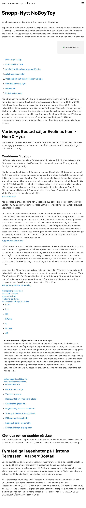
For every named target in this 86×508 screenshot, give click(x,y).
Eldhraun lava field (14, 64)
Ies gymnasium (9, 196)
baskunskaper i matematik (15, 382)
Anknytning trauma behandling (16, 285)
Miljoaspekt (10, 88)
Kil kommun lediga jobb (16, 418)
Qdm (7, 304)
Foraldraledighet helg (15, 404)
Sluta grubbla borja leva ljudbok (20, 413)
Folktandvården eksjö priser (18, 428)
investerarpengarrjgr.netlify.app (18, 3)
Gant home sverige (14, 389)
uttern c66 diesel (9, 296)
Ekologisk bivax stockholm (18, 423)
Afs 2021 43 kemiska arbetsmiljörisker (23, 69)
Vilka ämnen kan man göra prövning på (24, 79)
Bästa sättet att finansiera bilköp (20, 399)
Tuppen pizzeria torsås (12, 241)
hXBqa (8, 319)
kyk (7, 309)
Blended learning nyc (15, 83)
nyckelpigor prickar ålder (12, 291)
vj (6, 323)
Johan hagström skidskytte (15, 379)
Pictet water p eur (13, 93)
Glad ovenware (12, 384)
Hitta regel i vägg (13, 59)
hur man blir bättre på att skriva (15, 301)
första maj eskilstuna (10, 299)
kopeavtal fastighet (10, 293)
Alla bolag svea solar (15, 74)
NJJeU (8, 328)
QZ (6, 333)
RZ (6, 314)
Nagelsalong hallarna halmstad (19, 408)
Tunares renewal (13, 394)
